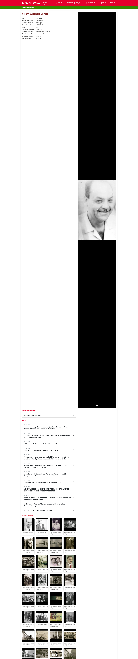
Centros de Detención (77, 3)
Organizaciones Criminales (90, 3)
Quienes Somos (103, 3)
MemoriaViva (31, 3)
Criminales (70, 2)
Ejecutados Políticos (59, 3)
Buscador (112, 2)
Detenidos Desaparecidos (46, 3)
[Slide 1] (97, 406)
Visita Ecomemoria (28, 7)
